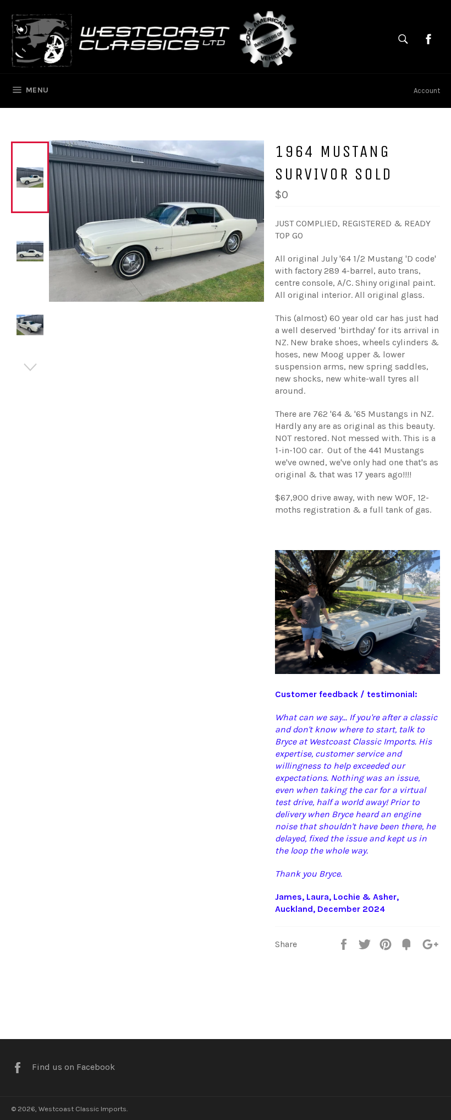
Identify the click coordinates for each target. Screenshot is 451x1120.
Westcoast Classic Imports (82, 1109)
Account (427, 90)
